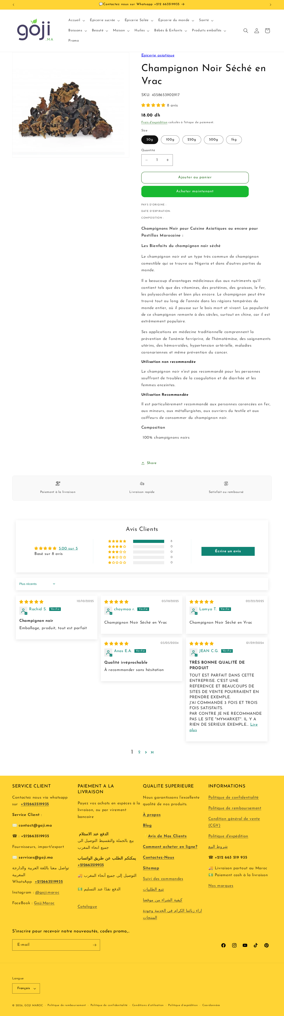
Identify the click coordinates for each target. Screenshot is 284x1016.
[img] (31, 602)
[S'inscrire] (94, 945)
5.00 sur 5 (68, 548)
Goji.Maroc (44, 903)
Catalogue (87, 907)
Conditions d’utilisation (148, 1005)
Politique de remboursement (234, 808)
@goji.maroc (47, 892)
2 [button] (139, 752)
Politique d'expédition (228, 836)
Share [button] (152, 463)
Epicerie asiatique (158, 55)
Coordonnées (211, 1005)
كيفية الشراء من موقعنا (162, 900)
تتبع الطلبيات (153, 890)
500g (213, 139)
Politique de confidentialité (233, 797)
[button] (76, 20)
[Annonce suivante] (271, 4)
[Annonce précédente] (13, 4)
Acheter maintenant (195, 191)
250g (191, 139)
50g (149, 139)
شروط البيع (218, 847)
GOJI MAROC (33, 1005)
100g (170, 139)
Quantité (148, 150)
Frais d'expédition (154, 122)
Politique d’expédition (183, 1005)
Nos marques (220, 886)
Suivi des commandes (163, 879)
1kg (234, 139)
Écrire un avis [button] (228, 551)
